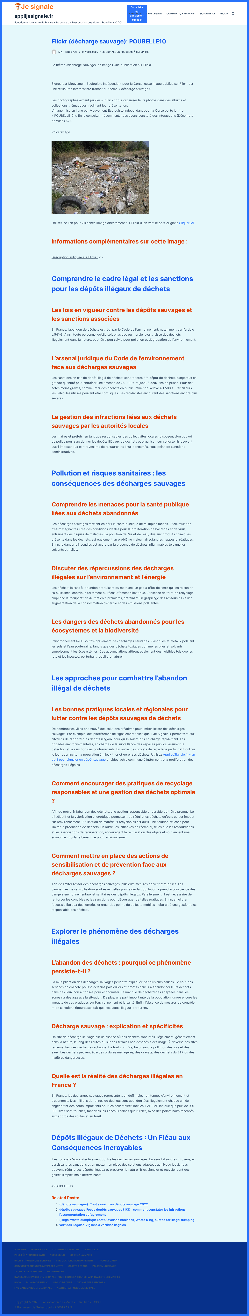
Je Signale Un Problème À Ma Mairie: (126, 51)
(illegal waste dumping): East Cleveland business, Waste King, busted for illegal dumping (126, 1220)
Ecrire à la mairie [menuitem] (81, 1254)
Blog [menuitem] (17, 1282)
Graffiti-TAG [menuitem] (55, 1271)
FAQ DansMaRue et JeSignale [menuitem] (33, 1287)
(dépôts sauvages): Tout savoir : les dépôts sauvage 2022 (103, 1204)
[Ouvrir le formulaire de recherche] (233, 13)
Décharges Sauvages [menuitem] (91, 1282)
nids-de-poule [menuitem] (62, 1282)
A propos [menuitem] (135, 13)
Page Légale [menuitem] (154, 13)
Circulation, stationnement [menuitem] (74, 1260)
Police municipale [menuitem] (104, 1266)
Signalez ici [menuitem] (207, 13)
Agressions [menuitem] (57, 1254)
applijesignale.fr (33, 16)
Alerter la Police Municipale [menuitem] (76, 1287)
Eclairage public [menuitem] (37, 1282)
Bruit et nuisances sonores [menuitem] (32, 1260)
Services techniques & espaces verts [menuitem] (38, 1266)
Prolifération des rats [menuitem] (29, 1254)
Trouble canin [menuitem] (107, 1260)
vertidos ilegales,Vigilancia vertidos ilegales (92, 1225)
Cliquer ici (186, 223)
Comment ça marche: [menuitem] (181, 13)
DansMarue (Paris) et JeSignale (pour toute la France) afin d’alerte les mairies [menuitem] (67, 1276)
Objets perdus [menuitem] (78, 1266)
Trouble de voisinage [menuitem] (28, 1271)
